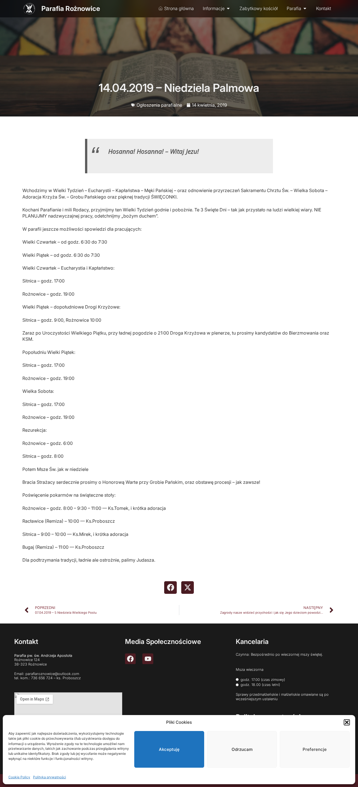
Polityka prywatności (49, 777)
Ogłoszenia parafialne (159, 105)
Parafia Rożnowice (70, 8)
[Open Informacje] (228, 8)
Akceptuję (169, 749)
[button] (347, 722)
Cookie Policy (19, 777)
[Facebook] (130, 658)
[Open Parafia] (305, 8)
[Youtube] (147, 658)
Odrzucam (242, 749)
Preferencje (315, 749)
